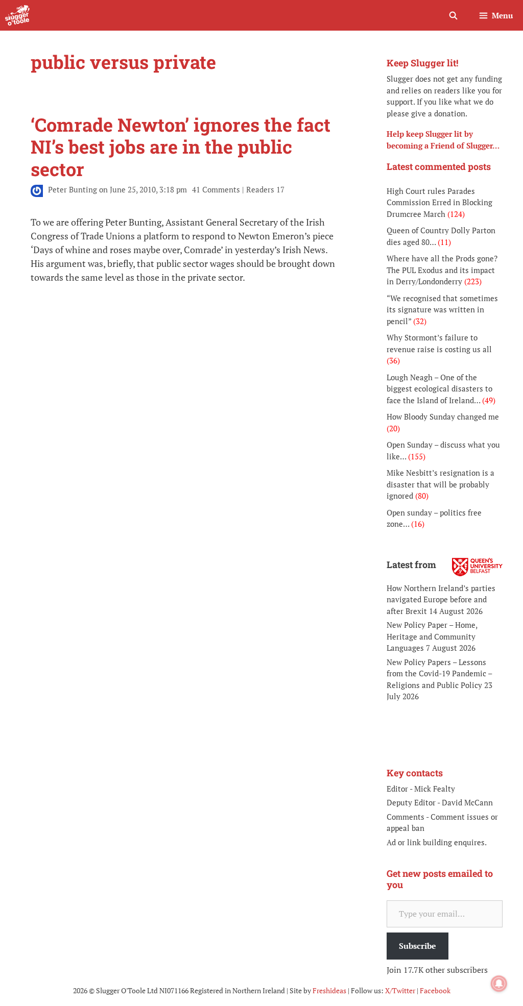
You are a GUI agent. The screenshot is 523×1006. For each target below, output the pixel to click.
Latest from (411, 564)
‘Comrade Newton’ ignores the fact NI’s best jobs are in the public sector (180, 146)
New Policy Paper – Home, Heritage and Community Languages (432, 636)
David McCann (467, 802)
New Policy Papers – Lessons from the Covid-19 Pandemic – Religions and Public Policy (439, 673)
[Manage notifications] (499, 983)
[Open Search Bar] (453, 15)
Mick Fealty (434, 788)
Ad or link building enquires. (437, 842)
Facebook (435, 990)
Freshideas (329, 990)
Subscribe (417, 945)
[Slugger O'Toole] (17, 15)
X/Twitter (400, 990)
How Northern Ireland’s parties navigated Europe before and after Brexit (441, 599)
